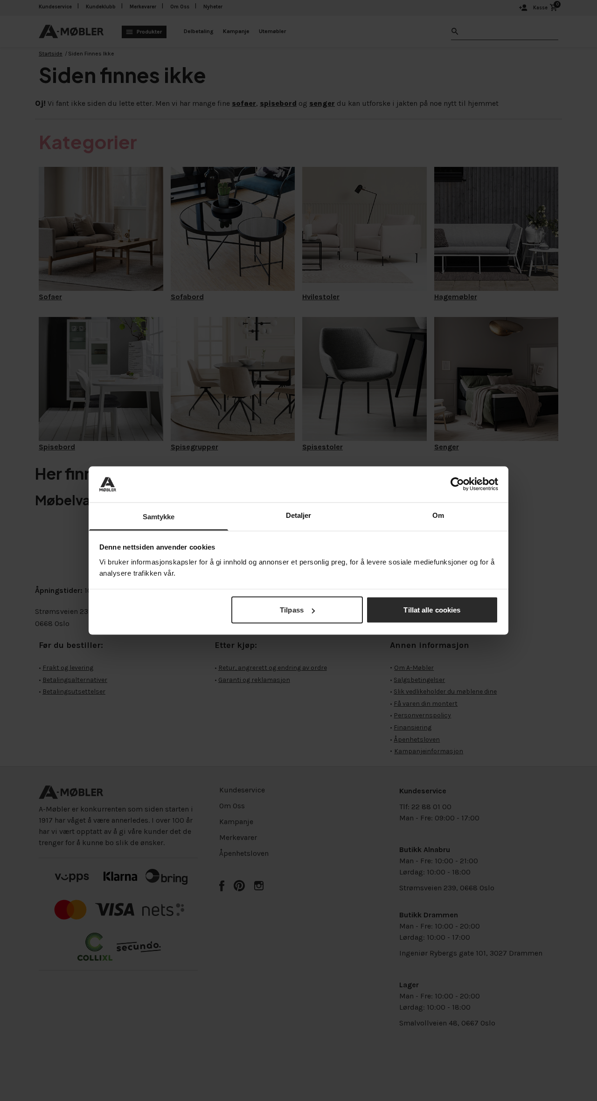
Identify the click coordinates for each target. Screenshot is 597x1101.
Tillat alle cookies (431, 610)
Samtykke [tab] (159, 516)
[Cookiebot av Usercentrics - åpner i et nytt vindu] (457, 484)
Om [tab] (438, 515)
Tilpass (292, 610)
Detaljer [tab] (299, 515)
